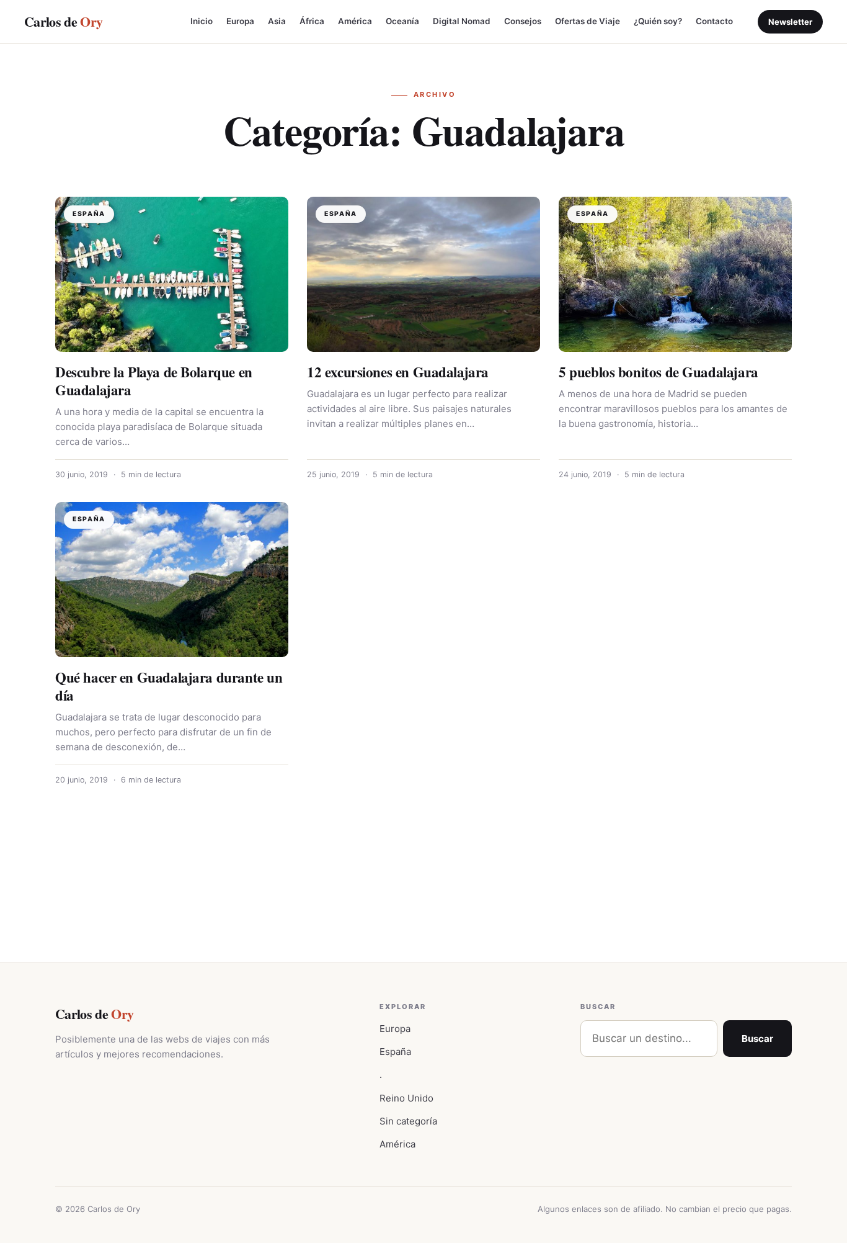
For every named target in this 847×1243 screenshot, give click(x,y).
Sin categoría (408, 1121)
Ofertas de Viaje (587, 21)
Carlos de (63, 21)
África (311, 21)
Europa (240, 21)
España (395, 1051)
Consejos (522, 21)
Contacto (714, 21)
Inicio (201, 21)
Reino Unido (406, 1098)
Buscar (757, 1038)
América (355, 21)
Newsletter (790, 22)
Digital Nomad (461, 21)
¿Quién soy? (658, 21)
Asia (277, 21)
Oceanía (402, 21)
